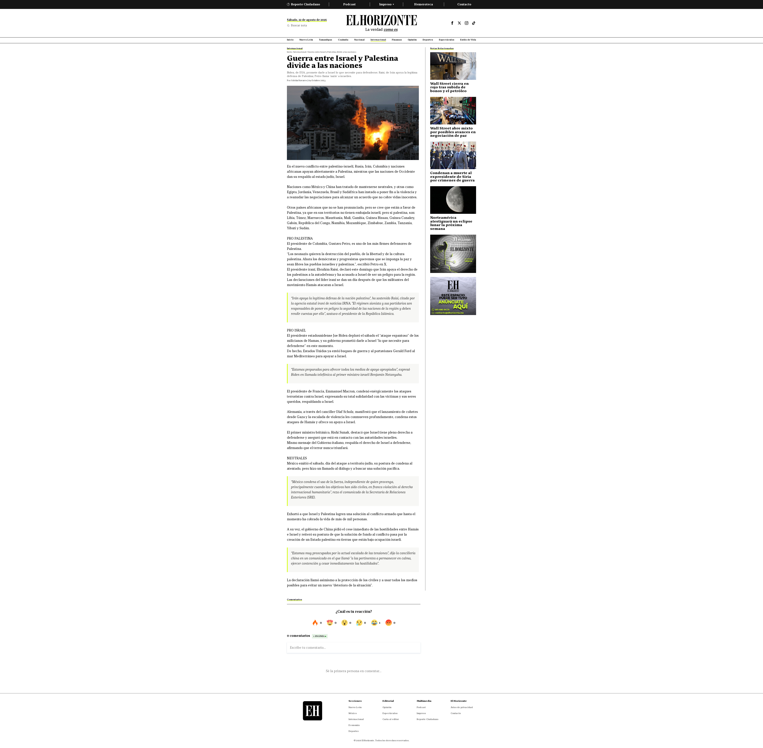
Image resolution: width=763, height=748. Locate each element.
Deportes (354, 731)
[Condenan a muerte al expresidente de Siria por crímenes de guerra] (453, 155)
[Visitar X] (459, 23)
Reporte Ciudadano (304, 4)
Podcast (349, 4)
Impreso (386, 4)
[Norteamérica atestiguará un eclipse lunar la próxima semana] (453, 200)
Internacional (356, 719)
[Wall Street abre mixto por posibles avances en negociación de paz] (453, 110)
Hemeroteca (423, 4)
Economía (354, 725)
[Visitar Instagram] (466, 23)
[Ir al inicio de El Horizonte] (381, 23)
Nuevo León (355, 707)
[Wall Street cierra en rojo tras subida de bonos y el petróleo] (453, 66)
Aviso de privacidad (462, 707)
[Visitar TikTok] (473, 23)
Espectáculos (390, 713)
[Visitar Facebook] (452, 23)
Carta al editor (390, 719)
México (353, 713)
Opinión (386, 707)
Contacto (464, 4)
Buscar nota (299, 25)
